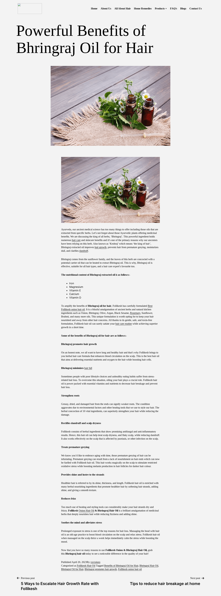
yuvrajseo (95, 562)
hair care (76, 240)
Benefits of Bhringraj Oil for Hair (121, 565)
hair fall (88, 368)
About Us (106, 8)
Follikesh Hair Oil (86, 565)
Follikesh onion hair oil (130, 569)
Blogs (183, 8)
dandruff (83, 250)
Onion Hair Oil (86, 510)
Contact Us (195, 8)
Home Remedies (143, 8)
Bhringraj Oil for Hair (72, 569)
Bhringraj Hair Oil (148, 565)
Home (94, 8)
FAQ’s (173, 8)
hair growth (100, 247)
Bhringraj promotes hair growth (101, 569)
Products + (161, 8)
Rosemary (135, 313)
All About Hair (122, 8)
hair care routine (123, 323)
